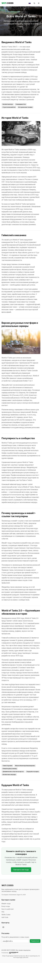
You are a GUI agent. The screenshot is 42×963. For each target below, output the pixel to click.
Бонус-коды (6, 906)
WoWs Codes (6, 914)
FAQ (3, 912)
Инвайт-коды (6, 903)
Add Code (5, 917)
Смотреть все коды (21, 870)
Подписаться (35, 941)
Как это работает (8, 909)
